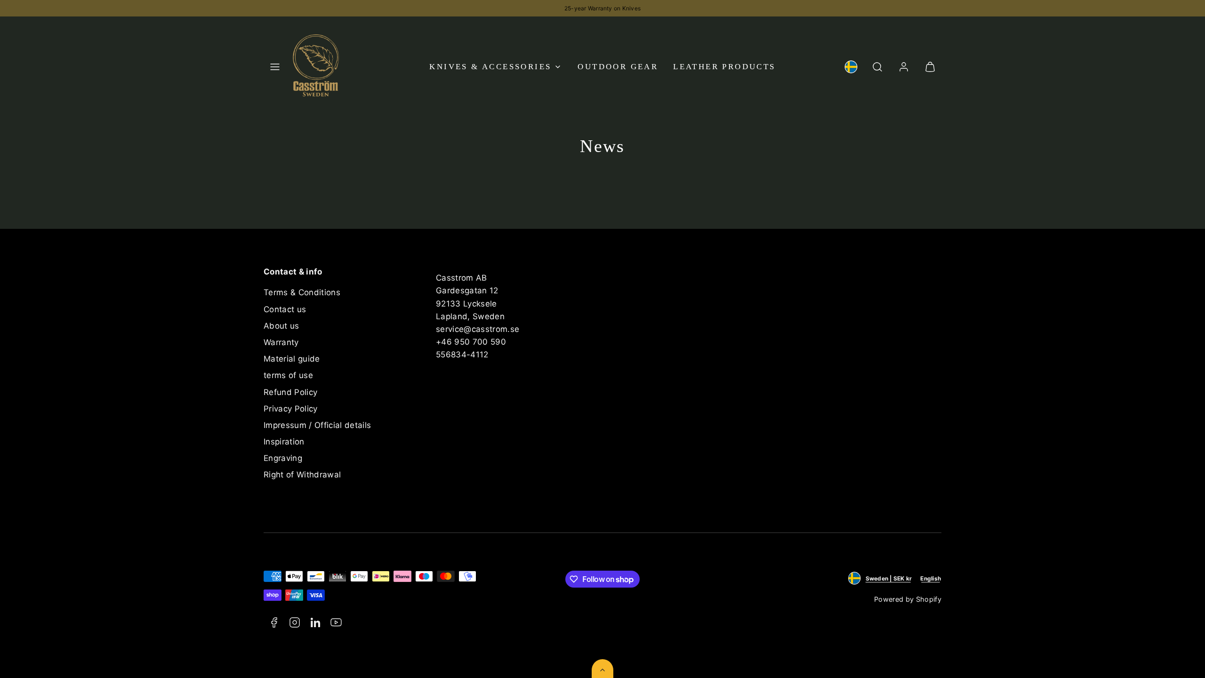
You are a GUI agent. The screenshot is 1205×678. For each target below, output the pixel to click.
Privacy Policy (291, 408)
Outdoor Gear (618, 66)
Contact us (285, 309)
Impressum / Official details (317, 425)
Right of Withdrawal (302, 474)
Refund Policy (290, 392)
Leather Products (724, 66)
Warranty (281, 342)
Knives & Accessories (490, 66)
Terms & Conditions (302, 292)
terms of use (288, 375)
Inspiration (284, 441)
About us (281, 326)
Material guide (292, 358)
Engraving (283, 458)
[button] (275, 67)
